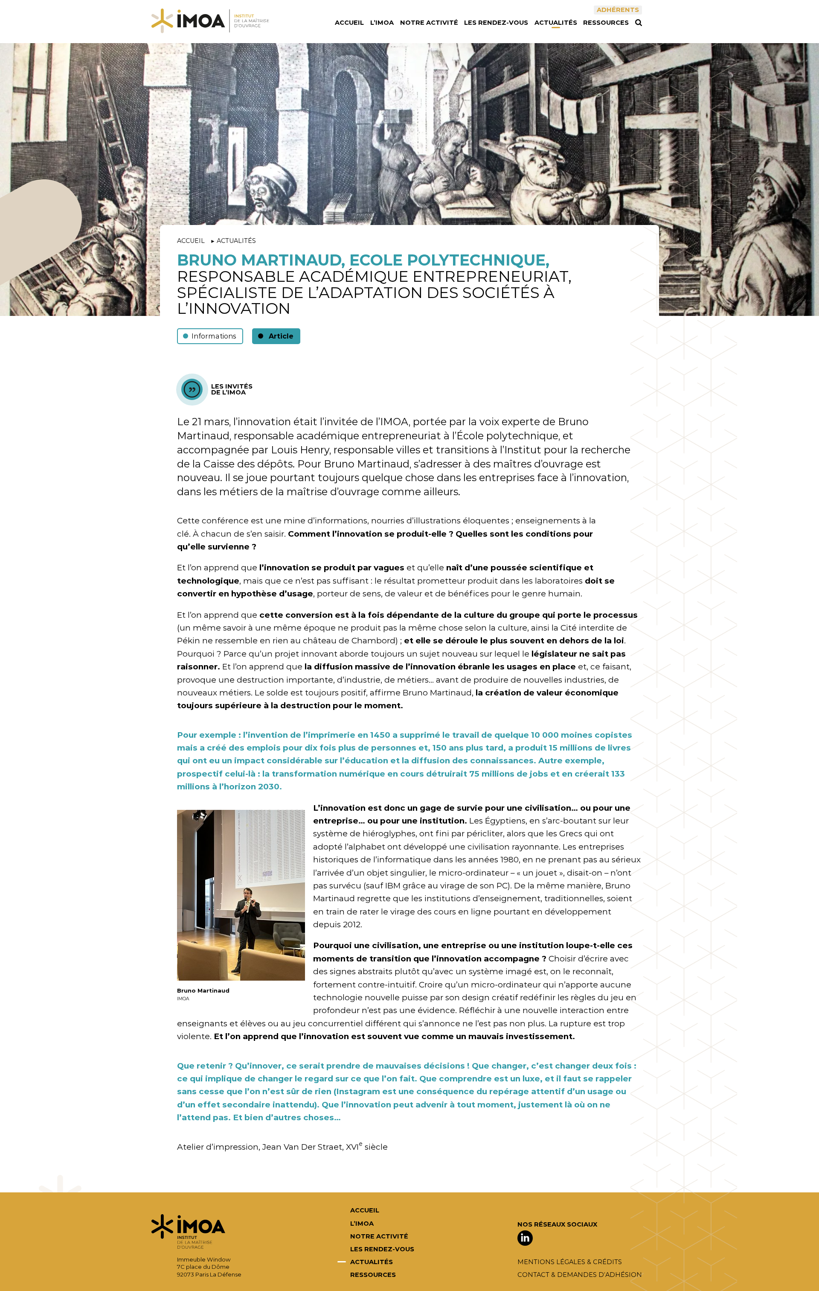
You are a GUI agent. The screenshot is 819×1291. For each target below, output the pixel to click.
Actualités (555, 23)
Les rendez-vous (496, 23)
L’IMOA (382, 23)
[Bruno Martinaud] (241, 895)
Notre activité (429, 23)
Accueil (349, 23)
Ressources (606, 23)
